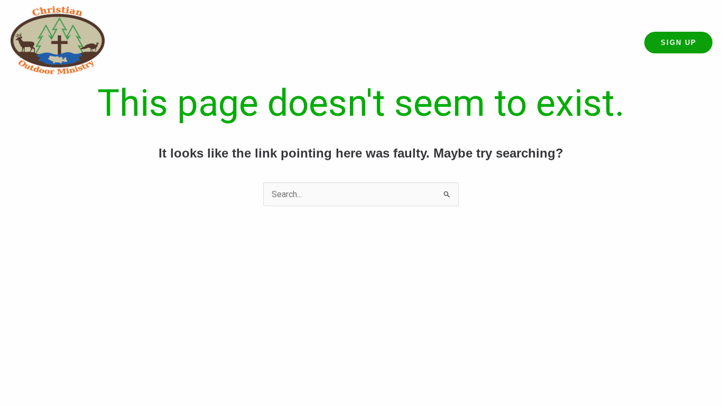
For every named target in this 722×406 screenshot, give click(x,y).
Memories (562, 28)
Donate (410, 28)
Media (605, 28)
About (217, 28)
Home (181, 28)
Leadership (310, 28)
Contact (602, 52)
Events (255, 28)
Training (358, 28)
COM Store (511, 28)
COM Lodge (457, 28)
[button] (260, 28)
